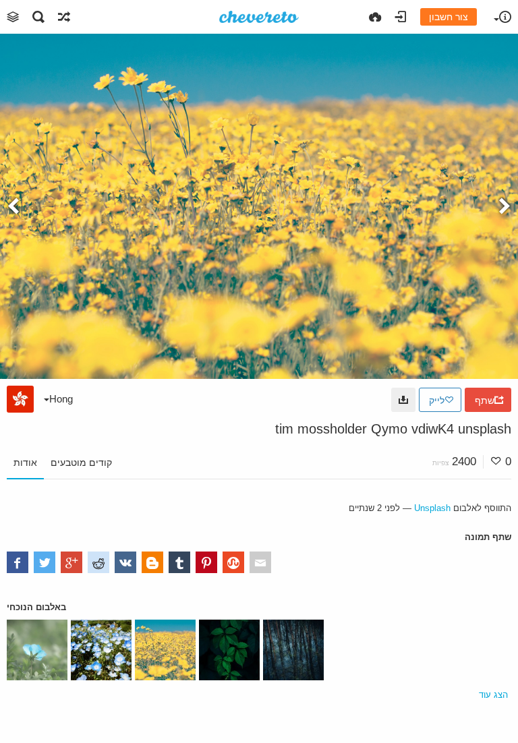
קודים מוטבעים (81, 462)
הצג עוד (493, 695)
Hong (61, 399)
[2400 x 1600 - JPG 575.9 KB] (403, 400)
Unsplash (432, 508)
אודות (25, 462)
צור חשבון (448, 16)
